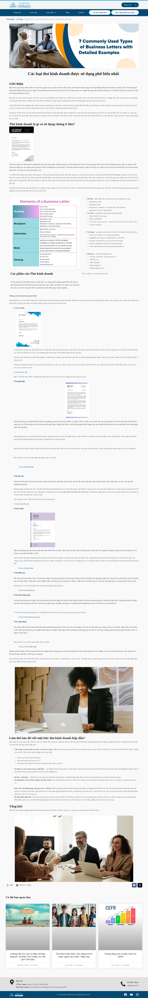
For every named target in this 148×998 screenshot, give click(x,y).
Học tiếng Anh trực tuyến (125, 12)
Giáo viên (33, 12)
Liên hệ (81, 12)
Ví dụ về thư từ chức (25, 568)
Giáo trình (50, 12)
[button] (134, 885)
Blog (67, 12)
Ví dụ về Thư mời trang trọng (29, 617)
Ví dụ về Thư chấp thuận (27, 647)
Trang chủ (17, 12)
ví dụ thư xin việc (39, 377)
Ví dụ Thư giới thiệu (24, 467)
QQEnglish (10, 19)
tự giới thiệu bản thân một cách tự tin (75, 492)
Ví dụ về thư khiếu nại (26, 590)
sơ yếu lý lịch (64, 353)
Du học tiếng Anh (99, 12)
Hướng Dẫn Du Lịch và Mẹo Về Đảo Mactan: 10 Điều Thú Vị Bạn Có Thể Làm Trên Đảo (27, 957)
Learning (19, 19)
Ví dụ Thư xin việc (21, 372)
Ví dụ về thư (21, 504)
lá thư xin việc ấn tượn (111, 175)
